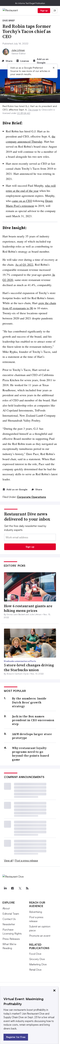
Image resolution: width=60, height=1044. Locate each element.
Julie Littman (18, 50)
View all (8, 860)
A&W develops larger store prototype (32, 736)
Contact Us (9, 919)
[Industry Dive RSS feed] (27, 888)
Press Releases (11, 938)
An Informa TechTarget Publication (30, 3)
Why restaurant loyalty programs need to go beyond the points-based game (30, 754)
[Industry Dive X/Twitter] (19, 888)
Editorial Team (10, 913)
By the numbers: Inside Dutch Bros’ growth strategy (29, 702)
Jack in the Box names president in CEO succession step (33, 720)
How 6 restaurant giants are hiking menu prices (28, 608)
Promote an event (39, 935)
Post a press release (26, 860)
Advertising (35, 911)
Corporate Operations (31, 497)
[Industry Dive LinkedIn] (5, 888)
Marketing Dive (38, 964)
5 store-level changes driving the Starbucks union (29, 667)
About (6, 908)
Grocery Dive (37, 959)
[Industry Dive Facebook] (12, 888)
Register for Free (15, 1037)
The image (33, 109)
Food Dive (35, 953)
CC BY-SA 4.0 (23, 113)
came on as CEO (22, 201)
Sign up (44, 10)
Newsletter (8, 924)
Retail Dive (35, 969)
